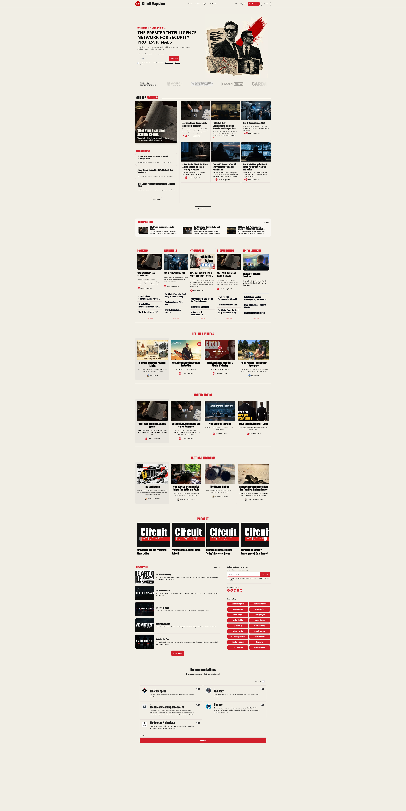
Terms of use (169, 63)
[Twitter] (228, 590)
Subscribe (174, 58)
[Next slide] (265, 539)
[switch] (263, 681)
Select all (258, 681)
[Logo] (137, 3)
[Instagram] (238, 590)
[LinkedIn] (231, 590)
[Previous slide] (141, 539)
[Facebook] (235, 590)
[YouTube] (241, 590)
